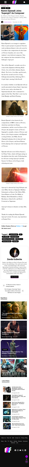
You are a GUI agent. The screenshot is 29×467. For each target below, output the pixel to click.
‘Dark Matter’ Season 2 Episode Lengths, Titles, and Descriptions (18, 396)
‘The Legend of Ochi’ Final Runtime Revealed (12, 314)
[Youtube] (20, 450)
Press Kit (9, 437)
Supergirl (15, 241)
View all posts (14, 276)
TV (8, 441)
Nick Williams (5, 355)
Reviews (20, 441)
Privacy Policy (24, 437)
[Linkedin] (25, 450)
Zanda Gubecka (8, 22)
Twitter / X (19, 226)
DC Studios (6, 236)
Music (11, 441)
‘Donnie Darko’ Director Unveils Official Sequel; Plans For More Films (19, 418)
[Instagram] (18, 450)
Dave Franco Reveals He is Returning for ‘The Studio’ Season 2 (18, 403)
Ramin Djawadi (7, 241)
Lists (17, 442)
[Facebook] (15, 450)
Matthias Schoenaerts (8, 239)
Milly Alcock (19, 239)
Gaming (5, 349)
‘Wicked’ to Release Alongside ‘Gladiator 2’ (11, 333)
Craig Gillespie (13, 234)
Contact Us (17, 437)
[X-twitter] (23, 450)
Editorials (13, 442)
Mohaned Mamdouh (6, 317)
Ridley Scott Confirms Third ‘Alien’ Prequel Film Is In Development (18, 411)
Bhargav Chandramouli (7, 336)
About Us (3, 437)
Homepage (3, 5)
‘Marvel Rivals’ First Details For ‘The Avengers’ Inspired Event (12, 352)
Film (8, 5)
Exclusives (25, 441)
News (7, 8)
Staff (13, 437)
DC (20, 234)
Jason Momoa (14, 236)
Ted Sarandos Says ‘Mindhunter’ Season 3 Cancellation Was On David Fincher (18, 388)
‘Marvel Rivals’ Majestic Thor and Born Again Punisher (13, 371)
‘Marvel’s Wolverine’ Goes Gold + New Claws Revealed (18, 424)
